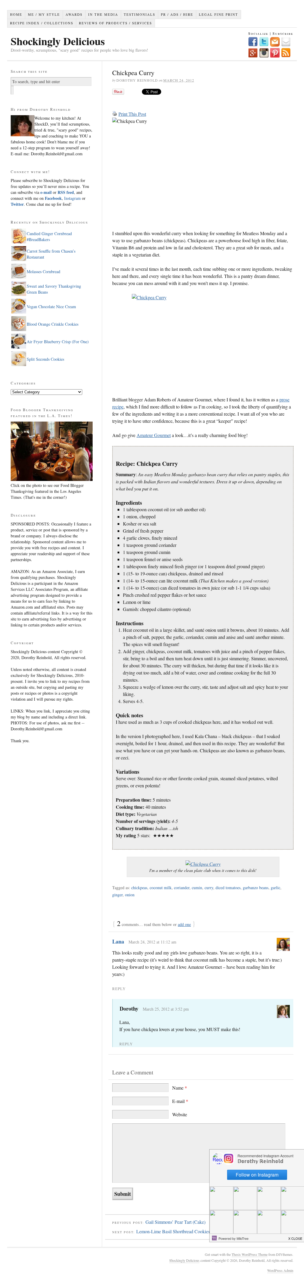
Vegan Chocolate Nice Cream (51, 306)
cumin (197, 887)
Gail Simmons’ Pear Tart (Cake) (175, 1222)
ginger (117, 894)
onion (129, 894)
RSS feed (66, 192)
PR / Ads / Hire (177, 14)
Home (16, 14)
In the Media (103, 14)
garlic (275, 887)
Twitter (17, 204)
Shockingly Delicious (58, 41)
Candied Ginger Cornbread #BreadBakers (49, 236)
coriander (181, 887)
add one (184, 924)
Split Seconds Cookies (45, 359)
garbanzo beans (255, 887)
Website (179, 1114)
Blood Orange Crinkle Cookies (52, 324)
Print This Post (132, 114)
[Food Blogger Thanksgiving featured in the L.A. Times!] (52, 479)
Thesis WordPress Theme (249, 1254)
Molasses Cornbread (43, 271)
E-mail (180, 1101)
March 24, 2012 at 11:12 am (152, 942)
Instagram (72, 198)
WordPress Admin (280, 1270)
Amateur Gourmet (154, 435)
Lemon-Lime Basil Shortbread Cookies (173, 1231)
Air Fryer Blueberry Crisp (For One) (58, 341)
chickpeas (139, 887)
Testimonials (139, 14)
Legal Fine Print (218, 14)
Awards (74, 14)
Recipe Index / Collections (41, 23)
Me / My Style (44, 14)
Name (179, 1088)
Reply (119, 988)
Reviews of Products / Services (115, 23)
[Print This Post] (114, 114)
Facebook (53, 198)
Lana (118, 941)
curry (209, 887)
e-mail (46, 192)
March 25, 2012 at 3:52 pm (166, 1009)
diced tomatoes (228, 887)
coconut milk (161, 887)
